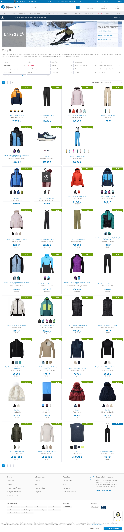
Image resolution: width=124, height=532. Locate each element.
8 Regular (67, 126)
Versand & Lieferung (14, 488)
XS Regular (98, 422)
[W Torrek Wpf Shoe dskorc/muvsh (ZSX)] (45, 151)
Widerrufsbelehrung (70, 492)
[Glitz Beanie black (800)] (15, 405)
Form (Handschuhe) (81, 69)
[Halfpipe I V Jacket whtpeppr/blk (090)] (22, 111)
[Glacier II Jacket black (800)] (70, 111)
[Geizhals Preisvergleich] (95, 507)
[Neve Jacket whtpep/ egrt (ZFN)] (20, 233)
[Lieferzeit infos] (22, 76)
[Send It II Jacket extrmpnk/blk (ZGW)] (47, 321)
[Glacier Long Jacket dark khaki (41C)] (15, 447)
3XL (5, 101)
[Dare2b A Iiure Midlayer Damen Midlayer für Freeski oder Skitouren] (107, 348)
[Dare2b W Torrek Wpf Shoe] (46, 136)
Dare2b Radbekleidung (104, 39)
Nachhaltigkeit (40, 488)
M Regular (98, 427)
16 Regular (67, 136)
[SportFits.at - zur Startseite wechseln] (11, 7)
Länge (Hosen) (8, 72)
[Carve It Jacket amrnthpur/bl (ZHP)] (102, 192)
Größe (29, 62)
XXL (5, 99)
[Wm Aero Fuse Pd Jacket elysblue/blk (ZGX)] (18, 151)
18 (65, 99)
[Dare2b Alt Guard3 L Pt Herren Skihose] (46, 96)
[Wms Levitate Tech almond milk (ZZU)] (75, 362)
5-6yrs (34, 298)
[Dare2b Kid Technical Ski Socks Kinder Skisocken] (46, 177)
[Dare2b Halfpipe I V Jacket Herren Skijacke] (16, 96)
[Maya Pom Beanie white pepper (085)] (111, 405)
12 (65, 91)
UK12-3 (33, 172)
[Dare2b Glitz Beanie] (16, 391)
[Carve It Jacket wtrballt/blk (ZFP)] (113, 192)
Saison (29, 76)
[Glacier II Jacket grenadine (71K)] (73, 111)
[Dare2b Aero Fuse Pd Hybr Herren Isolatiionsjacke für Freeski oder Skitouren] (16, 263)
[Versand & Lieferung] (76, 507)
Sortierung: (96, 82)
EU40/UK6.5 (35, 136)
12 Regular (67, 131)
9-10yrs (34, 304)
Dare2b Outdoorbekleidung (106, 35)
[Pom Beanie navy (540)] (75, 405)
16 (65, 96)
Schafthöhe (54, 72)
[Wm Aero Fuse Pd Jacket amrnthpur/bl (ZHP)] (15, 151)
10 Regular (67, 128)
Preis (100, 62)
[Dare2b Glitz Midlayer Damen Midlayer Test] (16, 306)
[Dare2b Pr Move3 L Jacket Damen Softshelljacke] (46, 263)
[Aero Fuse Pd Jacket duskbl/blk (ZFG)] (105, 233)
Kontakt (9, 484)
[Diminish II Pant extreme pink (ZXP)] (73, 151)
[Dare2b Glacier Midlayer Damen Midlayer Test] (46, 433)
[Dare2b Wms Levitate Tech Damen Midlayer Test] (77, 348)
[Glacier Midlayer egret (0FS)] (47, 447)
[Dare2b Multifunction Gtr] (46, 391)
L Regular (98, 430)
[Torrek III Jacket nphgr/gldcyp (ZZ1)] (22, 192)
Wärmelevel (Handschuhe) (106, 69)
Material (30, 72)
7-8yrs (34, 301)
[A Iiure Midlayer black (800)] (105, 362)
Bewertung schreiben (103, 490)
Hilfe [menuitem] (120, 1)
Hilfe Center (11, 481)
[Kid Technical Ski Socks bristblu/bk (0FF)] (45, 192)
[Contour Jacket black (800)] (75, 192)
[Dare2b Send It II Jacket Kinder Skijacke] (46, 306)
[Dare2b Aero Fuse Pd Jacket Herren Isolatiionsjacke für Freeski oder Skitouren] (107, 219)
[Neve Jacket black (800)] (13, 233)
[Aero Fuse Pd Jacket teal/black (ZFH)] (109, 233)
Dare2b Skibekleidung (104, 31)
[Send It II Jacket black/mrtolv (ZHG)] (39, 321)
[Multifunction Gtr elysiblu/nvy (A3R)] (43, 405)
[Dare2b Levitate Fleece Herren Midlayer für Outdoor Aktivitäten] (16, 348)
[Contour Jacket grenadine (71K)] (79, 192)
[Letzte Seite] (12, 82)
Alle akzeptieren (113, 528)
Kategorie (6, 62)
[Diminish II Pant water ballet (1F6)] (84, 151)
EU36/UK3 (35, 126)
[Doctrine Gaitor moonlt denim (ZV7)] (75, 447)
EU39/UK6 (35, 133)
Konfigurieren (94, 528)
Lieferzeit (6, 76)
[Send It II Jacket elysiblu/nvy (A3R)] (43, 321)
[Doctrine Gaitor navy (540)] (79, 447)
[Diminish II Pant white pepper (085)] (88, 151)
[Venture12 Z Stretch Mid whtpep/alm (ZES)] (50, 362)
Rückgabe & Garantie (14, 492)
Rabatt (31, 65)
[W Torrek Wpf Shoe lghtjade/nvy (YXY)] (48, 151)
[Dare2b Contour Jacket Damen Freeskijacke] (77, 177)
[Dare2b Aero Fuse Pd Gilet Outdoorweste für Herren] (77, 306)
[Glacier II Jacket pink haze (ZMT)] (81, 111)
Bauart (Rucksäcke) (33, 69)
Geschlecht (7, 65)
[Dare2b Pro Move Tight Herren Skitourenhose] (107, 263)
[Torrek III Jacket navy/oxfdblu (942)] (18, 192)
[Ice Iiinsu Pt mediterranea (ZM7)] (105, 111)
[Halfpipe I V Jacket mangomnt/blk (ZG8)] (11, 111)
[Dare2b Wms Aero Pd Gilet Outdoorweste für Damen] (107, 306)
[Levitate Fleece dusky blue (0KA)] (16, 362)
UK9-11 (34, 169)
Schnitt (77, 72)
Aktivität (53, 65)
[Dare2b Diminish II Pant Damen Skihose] (77, 136)
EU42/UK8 (35, 141)
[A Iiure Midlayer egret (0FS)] (109, 362)
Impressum (67, 488)
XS (5, 86)
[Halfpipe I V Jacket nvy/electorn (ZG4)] (15, 111)
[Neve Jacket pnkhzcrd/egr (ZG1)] (16, 233)
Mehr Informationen (97, 524)
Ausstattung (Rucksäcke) (11, 69)
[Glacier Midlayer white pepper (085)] (50, 447)
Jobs (36, 484)
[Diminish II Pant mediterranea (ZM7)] (77, 151)
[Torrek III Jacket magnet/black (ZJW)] (11, 192)
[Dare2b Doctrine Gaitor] (77, 433)
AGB (64, 484)
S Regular (98, 425)
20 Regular (67, 141)
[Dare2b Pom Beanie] (77, 391)
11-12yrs (34, 306)
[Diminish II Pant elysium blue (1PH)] (70, 151)
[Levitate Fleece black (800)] (13, 362)
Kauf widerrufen (12, 495)
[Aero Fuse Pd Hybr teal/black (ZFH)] (18, 278)
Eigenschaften (55, 69)
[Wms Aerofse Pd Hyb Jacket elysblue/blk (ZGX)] (79, 278)
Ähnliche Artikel (16, 124)
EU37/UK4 (35, 128)
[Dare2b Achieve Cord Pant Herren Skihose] (107, 433)
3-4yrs (34, 296)
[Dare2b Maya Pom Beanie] (107, 391)
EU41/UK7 (35, 139)
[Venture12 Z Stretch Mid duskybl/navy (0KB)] (43, 362)
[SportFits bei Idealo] (103, 507)
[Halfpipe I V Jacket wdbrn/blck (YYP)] (18, 111)
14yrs (34, 312)
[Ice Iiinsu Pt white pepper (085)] (109, 111)
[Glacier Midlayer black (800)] (43, 447)
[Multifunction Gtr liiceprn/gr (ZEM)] (50, 405)
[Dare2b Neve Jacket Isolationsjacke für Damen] (16, 219)
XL (5, 96)
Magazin (38, 492)
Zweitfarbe (78, 62)
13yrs (34, 309)
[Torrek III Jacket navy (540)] (15, 192)
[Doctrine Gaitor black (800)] (72, 447)
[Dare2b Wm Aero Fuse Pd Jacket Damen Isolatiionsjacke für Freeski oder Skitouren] (16, 136)
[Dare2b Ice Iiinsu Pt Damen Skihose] (107, 96)
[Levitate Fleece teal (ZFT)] (20, 362)
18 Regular (67, 139)
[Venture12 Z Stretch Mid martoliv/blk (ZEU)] (47, 362)
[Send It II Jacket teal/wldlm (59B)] (54, 321)
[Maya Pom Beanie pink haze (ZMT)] (107, 405)
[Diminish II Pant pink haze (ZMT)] (81, 151)
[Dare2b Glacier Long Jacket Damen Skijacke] (16, 433)
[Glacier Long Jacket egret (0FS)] (18, 447)
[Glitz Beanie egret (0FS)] (18, 405)
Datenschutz (67, 481)
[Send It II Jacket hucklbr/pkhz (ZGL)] (50, 321)
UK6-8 (34, 167)
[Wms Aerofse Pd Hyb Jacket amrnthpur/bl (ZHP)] (75, 278)
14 (65, 94)
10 (65, 88)
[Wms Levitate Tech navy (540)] (79, 362)
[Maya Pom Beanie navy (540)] (104, 405)
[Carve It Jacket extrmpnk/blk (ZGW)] (109, 192)
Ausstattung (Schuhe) (105, 65)
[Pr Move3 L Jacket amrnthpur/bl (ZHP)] (45, 278)
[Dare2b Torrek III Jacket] (16, 177)
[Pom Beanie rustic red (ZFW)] (79, 405)
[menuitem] (104, 7)
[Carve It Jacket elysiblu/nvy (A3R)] (105, 192)
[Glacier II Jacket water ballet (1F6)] (84, 111)
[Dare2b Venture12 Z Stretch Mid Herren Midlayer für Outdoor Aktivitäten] (46, 348)
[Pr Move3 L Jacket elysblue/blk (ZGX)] (48, 278)
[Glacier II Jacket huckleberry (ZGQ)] (77, 111)
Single (3, 380)
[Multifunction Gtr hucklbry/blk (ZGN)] (47, 405)
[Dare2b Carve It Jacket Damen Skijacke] (107, 177)
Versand (66, 503)
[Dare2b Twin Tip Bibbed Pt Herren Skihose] (46, 219)
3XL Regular (98, 438)
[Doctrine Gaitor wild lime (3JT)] (82, 447)
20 (65, 101)
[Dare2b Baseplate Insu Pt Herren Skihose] (77, 219)
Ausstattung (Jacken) (81, 65)
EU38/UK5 (35, 131)
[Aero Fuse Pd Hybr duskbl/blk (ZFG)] (15, 278)
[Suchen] (78, 7)
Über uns (38, 481)
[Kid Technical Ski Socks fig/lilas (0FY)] (48, 192)
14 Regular (67, 133)
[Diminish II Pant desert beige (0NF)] (66, 151)
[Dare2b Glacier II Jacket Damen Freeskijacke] (77, 96)
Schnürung (102, 72)
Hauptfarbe (54, 62)
